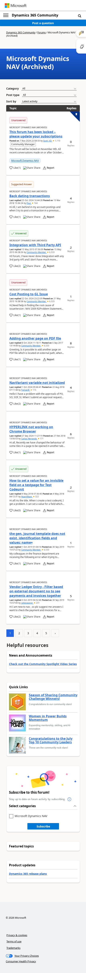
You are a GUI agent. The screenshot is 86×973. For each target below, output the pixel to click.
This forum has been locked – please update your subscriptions (35, 134)
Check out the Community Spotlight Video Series (43, 664)
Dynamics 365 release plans (28, 874)
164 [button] (35, 203)
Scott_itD (47, 140)
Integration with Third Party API (35, 245)
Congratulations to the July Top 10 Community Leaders (50, 740)
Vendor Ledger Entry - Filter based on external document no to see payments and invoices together (36, 591)
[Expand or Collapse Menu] (6, 15)
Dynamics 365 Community (35, 15)
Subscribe (43, 826)
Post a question (43, 23)
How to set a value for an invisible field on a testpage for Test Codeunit (36, 485)
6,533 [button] (52, 252)
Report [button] (50, 167)
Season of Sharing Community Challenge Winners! (53, 696)
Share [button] (37, 167)
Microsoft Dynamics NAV (25, 160)
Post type (12, 95)
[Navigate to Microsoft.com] (15, 5)
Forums (41, 32)
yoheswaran (27, 602)
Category (12, 88)
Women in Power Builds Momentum (48, 718)
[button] (79, 15)
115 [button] (34, 389)
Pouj (29, 203)
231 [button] (37, 602)
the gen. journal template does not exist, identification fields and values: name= (37, 538)
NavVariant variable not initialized (37, 382)
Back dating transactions (29, 196)
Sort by (11, 101)
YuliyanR (25, 389)
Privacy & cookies (16, 935)
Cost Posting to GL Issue (28, 294)
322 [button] (37, 496)
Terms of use (13, 941)
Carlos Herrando (29, 438)
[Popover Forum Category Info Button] (69, 799)
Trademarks (13, 948)
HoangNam (27, 496)
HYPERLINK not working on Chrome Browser (31, 429)
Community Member (37, 252)
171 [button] (41, 438)
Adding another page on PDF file (35, 338)
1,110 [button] (57, 140)
